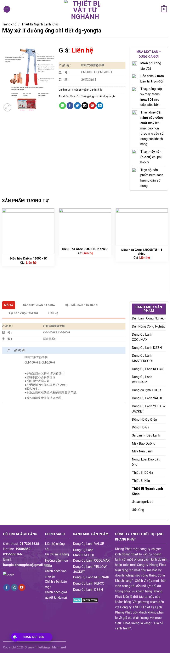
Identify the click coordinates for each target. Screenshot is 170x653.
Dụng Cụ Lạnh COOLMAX (142, 337)
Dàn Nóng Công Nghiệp (148, 326)
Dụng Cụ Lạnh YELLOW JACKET (148, 409)
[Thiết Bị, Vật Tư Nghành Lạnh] (85, 9)
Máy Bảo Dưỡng (143, 443)
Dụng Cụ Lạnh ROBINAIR (142, 379)
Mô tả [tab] (8, 305)
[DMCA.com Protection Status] (85, 600)
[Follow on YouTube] (21, 587)
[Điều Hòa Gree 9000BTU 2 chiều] (85, 226)
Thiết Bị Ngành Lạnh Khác (40, 24)
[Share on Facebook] (70, 105)
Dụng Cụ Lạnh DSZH (147, 348)
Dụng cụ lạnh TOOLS (147, 390)
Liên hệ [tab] (53, 313)
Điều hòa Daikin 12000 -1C (28, 258)
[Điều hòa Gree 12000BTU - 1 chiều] (142, 226)
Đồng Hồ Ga (140, 427)
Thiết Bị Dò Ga (142, 473)
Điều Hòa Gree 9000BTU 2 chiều (85, 249)
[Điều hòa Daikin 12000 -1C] (28, 231)
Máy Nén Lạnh (142, 451)
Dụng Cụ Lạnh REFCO (147, 369)
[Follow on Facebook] (6, 587)
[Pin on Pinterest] (92, 105)
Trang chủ (9, 24)
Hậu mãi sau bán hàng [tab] (81, 305)
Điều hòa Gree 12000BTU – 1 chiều (141, 252)
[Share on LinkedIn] (99, 105)
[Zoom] (8, 107)
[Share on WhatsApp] (62, 105)
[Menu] (7, 9)
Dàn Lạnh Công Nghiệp (148, 318)
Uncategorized (142, 502)
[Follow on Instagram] (14, 587)
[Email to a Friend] (84, 105)
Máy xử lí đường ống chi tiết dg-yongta (92, 96)
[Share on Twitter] (77, 105)
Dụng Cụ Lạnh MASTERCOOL (143, 358)
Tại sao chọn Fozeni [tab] (23, 313)
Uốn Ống (138, 510)
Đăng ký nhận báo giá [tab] (39, 305)
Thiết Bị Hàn (141, 481)
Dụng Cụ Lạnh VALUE (147, 398)
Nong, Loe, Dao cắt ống (146, 462)
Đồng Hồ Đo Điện (144, 419)
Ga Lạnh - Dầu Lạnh (146, 435)
